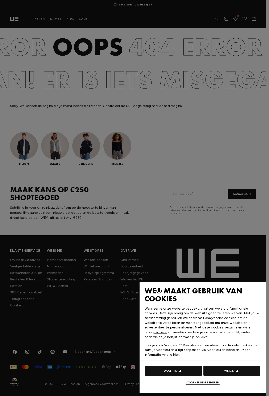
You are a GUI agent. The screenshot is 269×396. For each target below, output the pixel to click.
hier (176, 355)
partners (160, 332)
